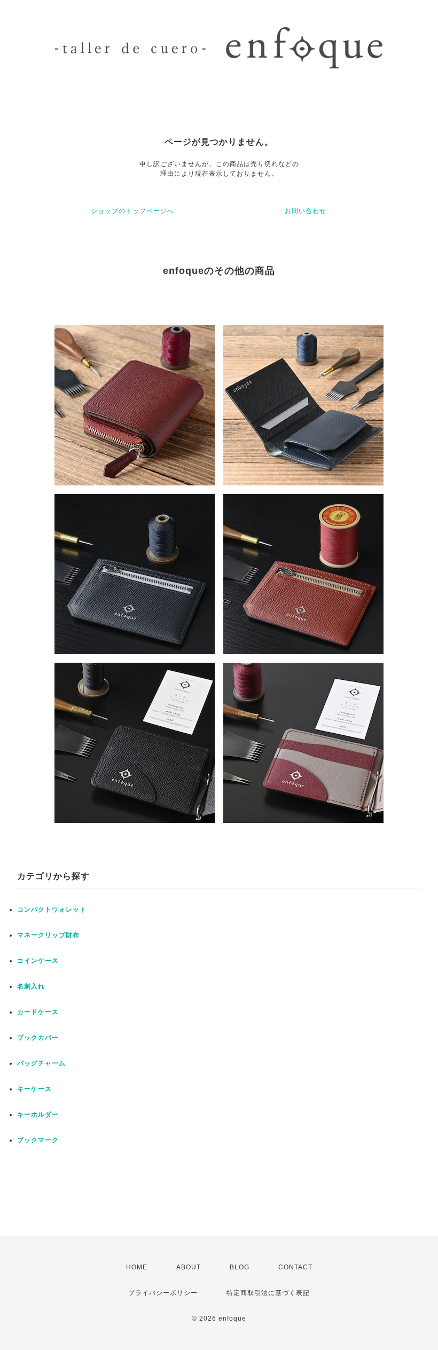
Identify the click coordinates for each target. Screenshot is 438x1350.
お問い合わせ (305, 211)
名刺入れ (31, 986)
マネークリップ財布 (48, 935)
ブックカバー (38, 1037)
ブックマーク (38, 1140)
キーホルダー (38, 1114)
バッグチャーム (41, 1063)
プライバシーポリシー (163, 1293)
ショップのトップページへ (132, 211)
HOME (136, 1267)
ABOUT (188, 1267)
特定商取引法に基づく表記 (268, 1293)
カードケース (38, 1012)
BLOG (239, 1267)
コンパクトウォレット (52, 909)
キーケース (34, 1089)
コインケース (38, 960)
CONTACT (295, 1267)
